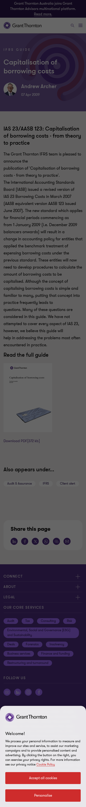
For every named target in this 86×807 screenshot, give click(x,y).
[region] (43, 756)
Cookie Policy (45, 764)
